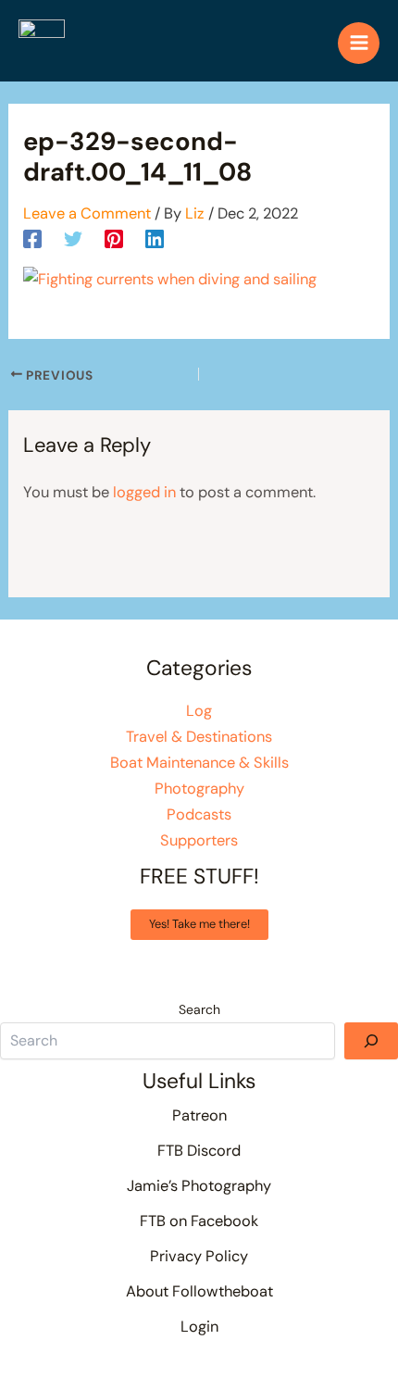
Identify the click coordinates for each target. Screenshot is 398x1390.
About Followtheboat (199, 1291)
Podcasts (199, 814)
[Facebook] (32, 238)
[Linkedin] (154, 238)
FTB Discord (199, 1150)
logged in (144, 492)
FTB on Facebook (199, 1221)
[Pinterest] (114, 238)
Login (199, 1326)
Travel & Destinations (199, 736)
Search (199, 1009)
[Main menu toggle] (358, 43)
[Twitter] (73, 238)
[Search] (371, 1040)
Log (199, 710)
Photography (199, 788)
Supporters (199, 840)
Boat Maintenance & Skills (199, 762)
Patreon (199, 1115)
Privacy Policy (199, 1256)
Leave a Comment (87, 213)
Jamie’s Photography (199, 1186)
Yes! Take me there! (199, 924)
